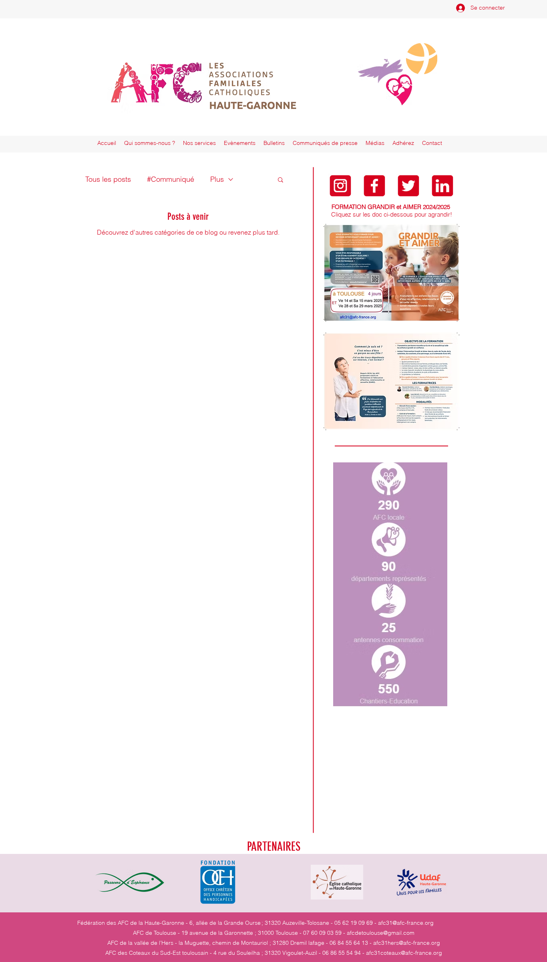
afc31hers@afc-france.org (406, 942)
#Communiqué (170, 179)
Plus (217, 179)
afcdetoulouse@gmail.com (380, 932)
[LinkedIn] (442, 186)
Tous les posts (108, 179)
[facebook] (374, 186)
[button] (280, 180)
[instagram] (340, 186)
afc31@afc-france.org (406, 922)
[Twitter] (408, 186)
